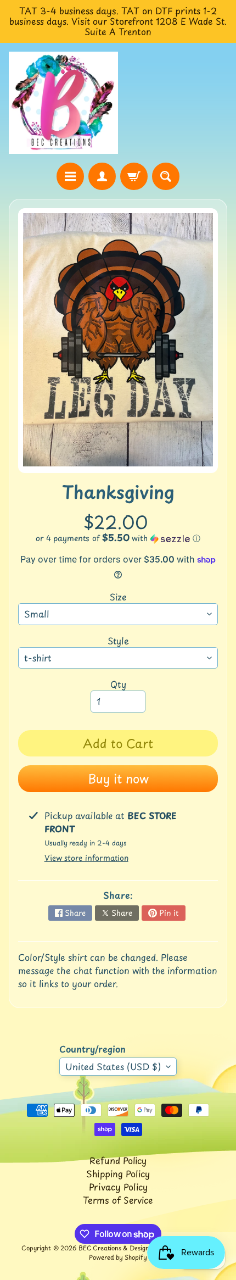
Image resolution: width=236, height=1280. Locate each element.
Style (118, 640)
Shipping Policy (118, 1173)
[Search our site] (165, 176)
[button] (118, 538)
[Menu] (70, 176)
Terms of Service (118, 1199)
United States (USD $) (113, 1066)
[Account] (102, 176)
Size (118, 596)
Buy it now (118, 778)
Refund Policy (118, 1160)
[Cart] (134, 176)
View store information (86, 858)
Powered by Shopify (118, 1257)
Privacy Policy (118, 1186)
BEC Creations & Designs (115, 1248)
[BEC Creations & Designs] (63, 103)
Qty (118, 684)
